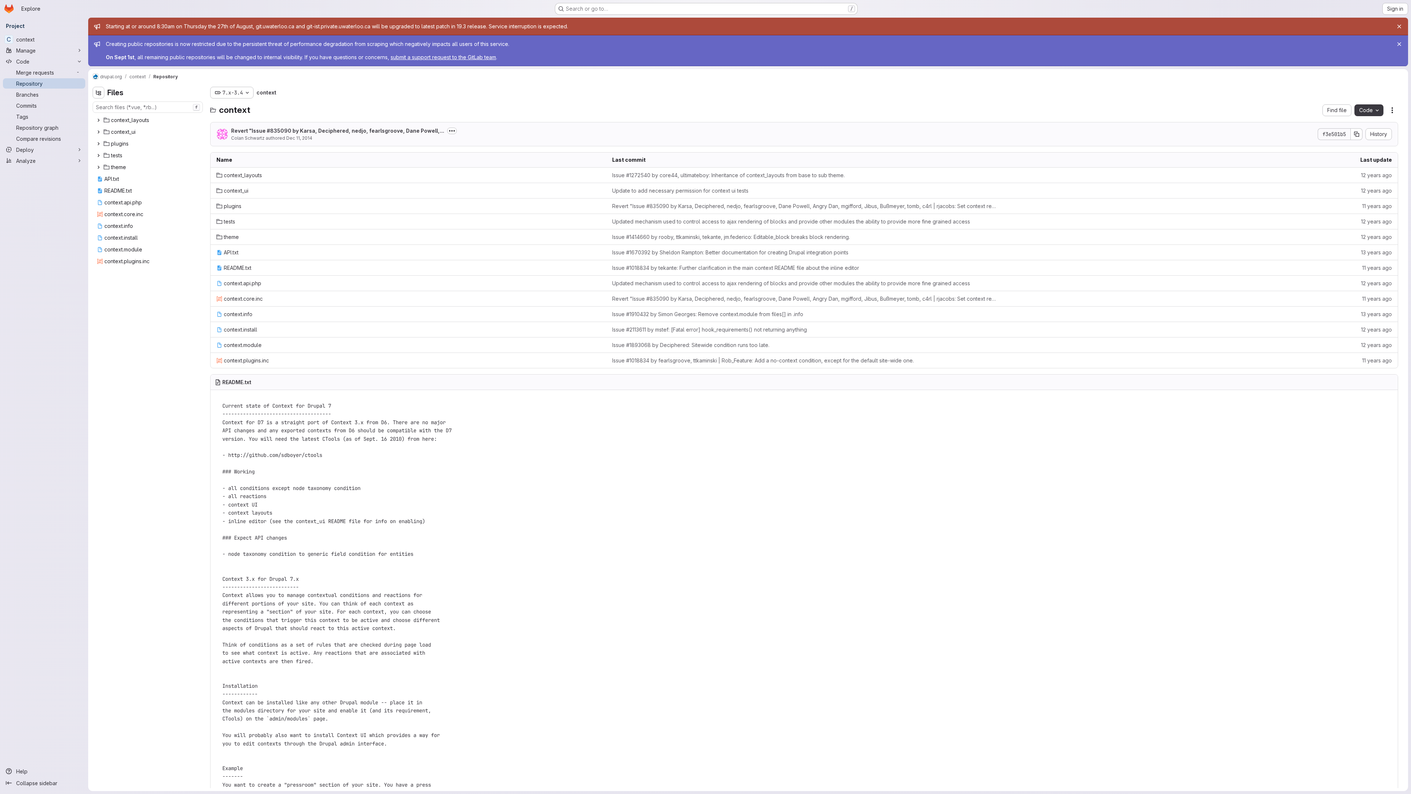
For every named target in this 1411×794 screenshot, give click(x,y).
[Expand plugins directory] (98, 143)
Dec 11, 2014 (299, 138)
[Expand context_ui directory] (98, 132)
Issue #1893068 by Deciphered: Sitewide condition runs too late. (690, 345)
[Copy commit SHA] (1356, 134)
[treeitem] (148, 120)
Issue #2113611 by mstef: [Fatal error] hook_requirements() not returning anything (709, 329)
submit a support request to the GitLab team (443, 57)
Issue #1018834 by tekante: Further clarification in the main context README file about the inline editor (735, 268)
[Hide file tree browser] (98, 93)
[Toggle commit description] (452, 131)
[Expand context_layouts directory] (98, 120)
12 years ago (1376, 175)
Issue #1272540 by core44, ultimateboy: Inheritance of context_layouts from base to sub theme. (728, 175)
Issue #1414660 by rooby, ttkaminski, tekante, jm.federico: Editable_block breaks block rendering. (731, 237)
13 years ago (1376, 252)
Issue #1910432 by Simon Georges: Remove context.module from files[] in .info (707, 314)
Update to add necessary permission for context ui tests (680, 190)
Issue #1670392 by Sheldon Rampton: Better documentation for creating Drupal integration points (730, 252)
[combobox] (148, 107)
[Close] (1399, 26)
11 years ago (1377, 206)
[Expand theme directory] (98, 167)
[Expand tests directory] (98, 155)
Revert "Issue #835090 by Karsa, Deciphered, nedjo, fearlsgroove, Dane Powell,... (337, 131)
